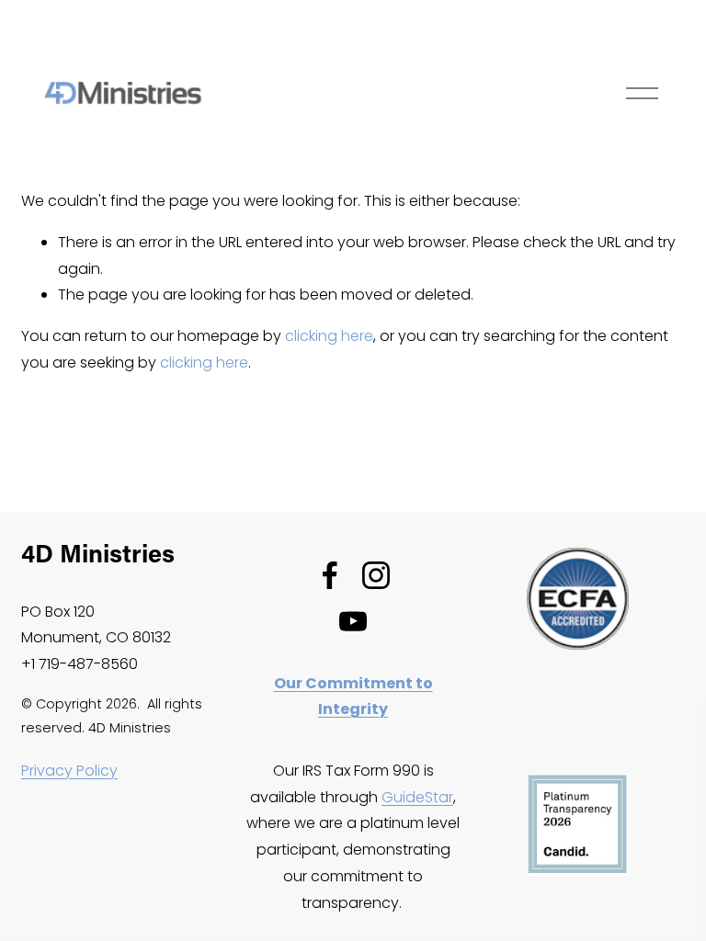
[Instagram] (376, 575)
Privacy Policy (69, 770)
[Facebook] (330, 575)
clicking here (329, 335)
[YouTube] (353, 621)
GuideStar (417, 797)
